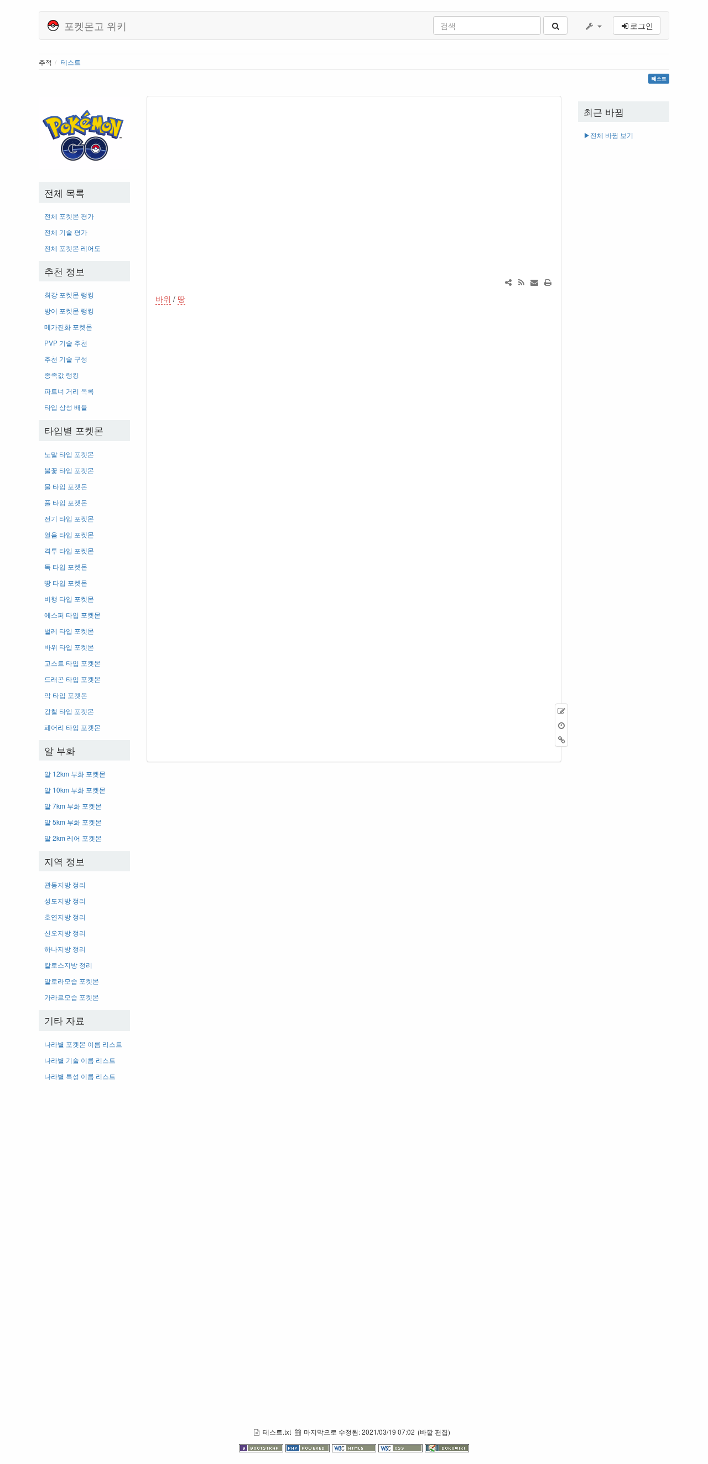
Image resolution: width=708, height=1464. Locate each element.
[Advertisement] (84, 1255)
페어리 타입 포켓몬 (72, 727)
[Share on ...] (508, 281)
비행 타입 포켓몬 (69, 598)
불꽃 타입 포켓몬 (69, 470)
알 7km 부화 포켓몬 (73, 805)
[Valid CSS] (401, 1447)
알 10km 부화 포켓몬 (75, 789)
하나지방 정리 (65, 948)
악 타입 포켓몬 (65, 695)
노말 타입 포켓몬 (69, 454)
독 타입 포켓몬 (65, 566)
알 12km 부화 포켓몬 (75, 773)
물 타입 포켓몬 (65, 486)
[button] (593, 25)
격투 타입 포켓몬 (69, 550)
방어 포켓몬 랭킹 (69, 310)
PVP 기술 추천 (65, 342)
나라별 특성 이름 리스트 (80, 1076)
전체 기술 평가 (65, 232)
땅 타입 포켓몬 (65, 582)
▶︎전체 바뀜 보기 (608, 135)
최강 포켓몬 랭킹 (69, 294)
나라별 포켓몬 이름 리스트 (83, 1044)
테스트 (71, 61)
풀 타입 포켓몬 (65, 502)
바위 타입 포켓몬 (69, 646)
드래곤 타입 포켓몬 (72, 679)
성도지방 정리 (65, 900)
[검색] (555, 25)
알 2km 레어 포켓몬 (73, 838)
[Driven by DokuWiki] (447, 1447)
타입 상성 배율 (65, 407)
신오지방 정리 (65, 932)
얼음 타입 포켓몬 (69, 534)
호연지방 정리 (65, 916)
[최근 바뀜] (521, 281)
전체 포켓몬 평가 (69, 215)
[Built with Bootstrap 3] (262, 1447)
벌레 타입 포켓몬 (69, 630)
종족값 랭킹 (61, 374)
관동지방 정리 (65, 884)
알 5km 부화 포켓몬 (73, 821)
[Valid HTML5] (355, 1447)
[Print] (548, 281)
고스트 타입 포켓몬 (72, 662)
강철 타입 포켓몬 (69, 711)
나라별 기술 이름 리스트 (80, 1060)
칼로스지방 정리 (68, 964)
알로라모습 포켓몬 (71, 980)
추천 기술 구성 (65, 358)
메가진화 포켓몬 (68, 326)
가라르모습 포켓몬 (71, 996)
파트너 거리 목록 (69, 390)
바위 (163, 298)
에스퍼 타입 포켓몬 (72, 614)
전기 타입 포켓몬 (69, 518)
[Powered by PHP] (308, 1447)
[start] (84, 132)
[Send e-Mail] (534, 281)
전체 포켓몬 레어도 (72, 248)
